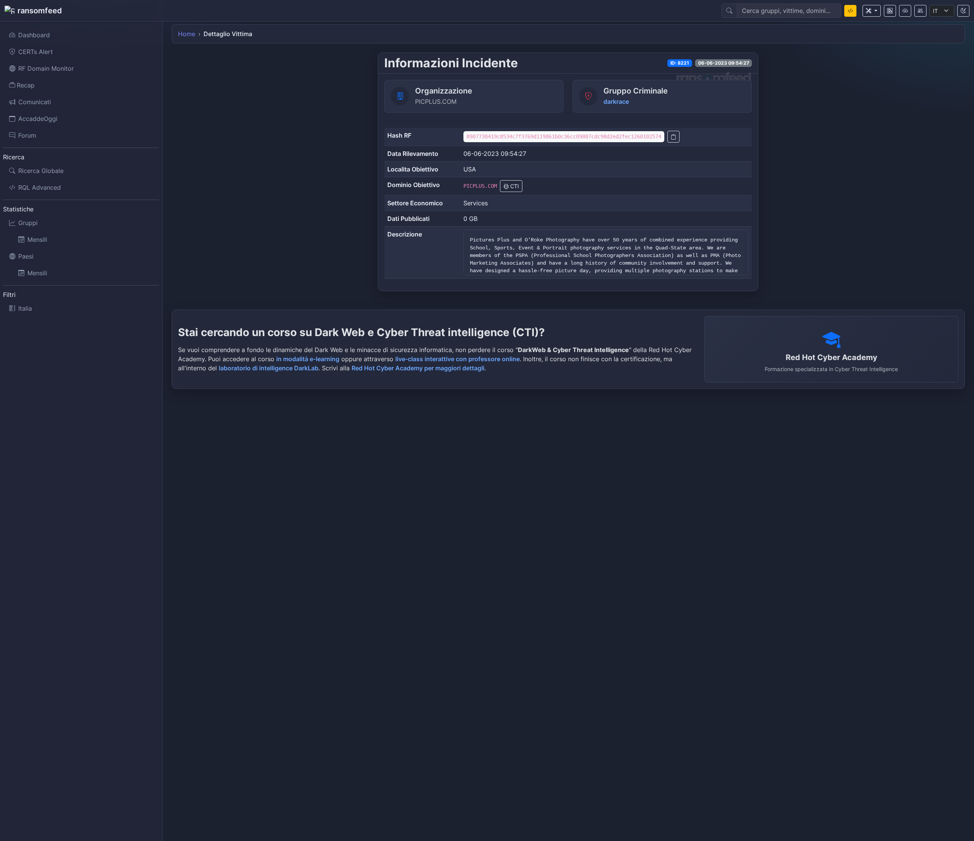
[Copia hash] (673, 137)
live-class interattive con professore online (457, 359)
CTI (514, 186)
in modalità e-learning (307, 359)
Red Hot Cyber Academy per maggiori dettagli (418, 368)
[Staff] (920, 11)
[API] (905, 11)
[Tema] (963, 11)
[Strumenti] (872, 11)
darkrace (616, 101)
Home (186, 34)
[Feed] (890, 11)
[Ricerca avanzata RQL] (850, 11)
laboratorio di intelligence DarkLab (268, 368)
